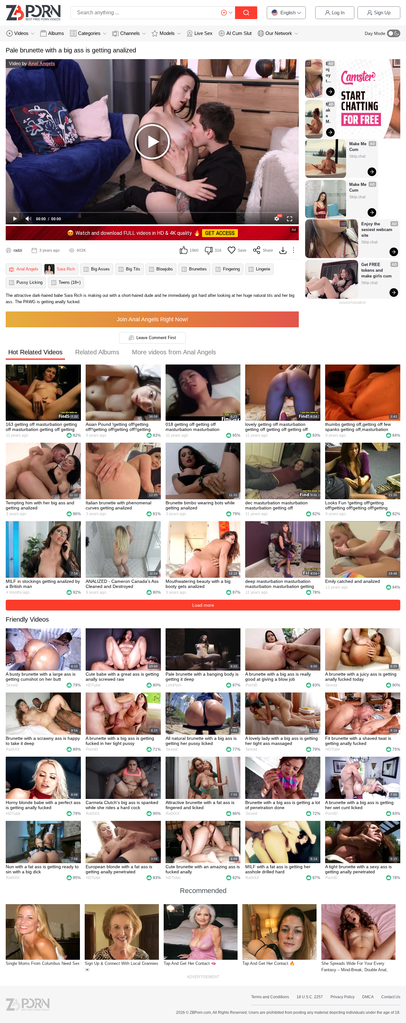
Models (167, 33)
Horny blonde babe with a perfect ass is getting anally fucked (43, 805)
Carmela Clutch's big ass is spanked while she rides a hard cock (122, 805)
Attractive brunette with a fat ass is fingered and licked (200, 805)
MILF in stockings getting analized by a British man (43, 584)
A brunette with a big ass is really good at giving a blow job (278, 677)
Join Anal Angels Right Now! (152, 319)
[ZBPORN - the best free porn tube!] (33, 13)
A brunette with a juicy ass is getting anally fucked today (360, 677)
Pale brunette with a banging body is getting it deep (202, 677)
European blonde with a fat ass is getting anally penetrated (119, 869)
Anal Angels (41, 63)
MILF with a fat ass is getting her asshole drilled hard (278, 869)
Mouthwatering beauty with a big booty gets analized (198, 584)
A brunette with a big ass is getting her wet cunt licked (359, 805)
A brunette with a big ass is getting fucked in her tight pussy (120, 741)
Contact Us (390, 997)
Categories (89, 33)
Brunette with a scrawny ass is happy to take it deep (43, 741)
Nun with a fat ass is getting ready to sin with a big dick (42, 869)
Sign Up (382, 12)
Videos (21, 33)
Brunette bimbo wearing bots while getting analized (200, 505)
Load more (203, 605)
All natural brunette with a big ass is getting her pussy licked (201, 741)
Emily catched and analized (352, 581)
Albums (56, 33)
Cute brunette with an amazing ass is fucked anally (203, 869)
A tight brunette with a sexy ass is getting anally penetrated (358, 869)
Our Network (278, 33)
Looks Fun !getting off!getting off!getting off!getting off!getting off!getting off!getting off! (356, 505)
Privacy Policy (343, 997)
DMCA (368, 997)
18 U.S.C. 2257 (310, 997)
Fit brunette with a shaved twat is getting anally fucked (358, 741)
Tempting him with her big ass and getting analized (40, 505)
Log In (338, 12)
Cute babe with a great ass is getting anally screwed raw (122, 677)
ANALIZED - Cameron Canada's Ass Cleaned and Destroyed (122, 584)
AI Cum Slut (239, 33)
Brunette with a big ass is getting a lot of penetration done (282, 805)
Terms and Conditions (270, 997)
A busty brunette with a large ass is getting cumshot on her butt (40, 677)
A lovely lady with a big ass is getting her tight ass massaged (281, 741)
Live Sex (203, 33)
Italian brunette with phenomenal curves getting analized (118, 505)
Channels (130, 33)
